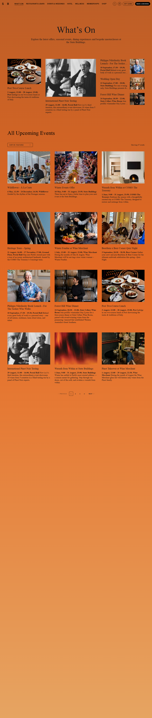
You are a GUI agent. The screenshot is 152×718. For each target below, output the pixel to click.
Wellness (79, 3)
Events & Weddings (56, 3)
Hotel (70, 3)
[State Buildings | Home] (5, 4)
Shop (104, 3)
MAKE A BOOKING (143, 3)
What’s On (18, 3)
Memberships (93, 3)
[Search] (114, 4)
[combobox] (20, 145)
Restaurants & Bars (35, 3)
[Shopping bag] (119, 4)
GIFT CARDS (128, 3)
